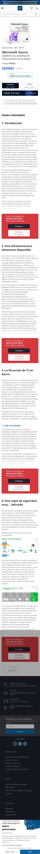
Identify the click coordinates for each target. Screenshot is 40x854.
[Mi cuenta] (37, 8)
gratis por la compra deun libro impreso (23, 684)
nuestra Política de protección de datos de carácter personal (19, 721)
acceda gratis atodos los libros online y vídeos (23, 692)
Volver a (20, 75)
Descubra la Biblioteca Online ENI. (20, 2)
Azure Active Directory (13, 670)
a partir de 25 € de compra (19, 700)
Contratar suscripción (19, 233)
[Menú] (2, 8)
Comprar (19, 226)
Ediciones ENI (20, 8)
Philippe (8, 63)
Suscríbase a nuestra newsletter (19, 720)
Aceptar (20, 732)
